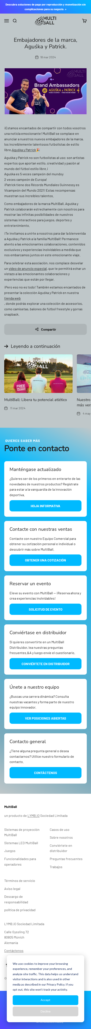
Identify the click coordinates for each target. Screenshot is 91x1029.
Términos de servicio (19, 881)
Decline (46, 1011)
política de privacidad (20, 910)
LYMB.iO (34, 815)
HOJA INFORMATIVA (45, 506)
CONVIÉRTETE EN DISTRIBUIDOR (46, 664)
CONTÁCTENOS (45, 773)
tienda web (12, 298)
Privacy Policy (55, 984)
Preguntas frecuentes (66, 859)
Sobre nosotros (61, 837)
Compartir (48, 329)
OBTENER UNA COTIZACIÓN (45, 560)
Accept (45, 1000)
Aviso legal (12, 889)
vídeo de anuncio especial (28, 268)
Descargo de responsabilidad (16, 899)
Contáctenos (13, 950)
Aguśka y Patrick (24, 150)
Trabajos (56, 867)
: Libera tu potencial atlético (35, 399)
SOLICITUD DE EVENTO (45, 609)
